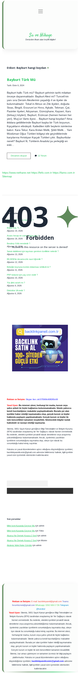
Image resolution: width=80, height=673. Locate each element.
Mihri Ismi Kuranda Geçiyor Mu (21, 526)
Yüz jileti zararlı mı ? (16, 283)
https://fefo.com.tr (41, 172)
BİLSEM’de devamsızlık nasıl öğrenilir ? (24, 259)
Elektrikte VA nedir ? (16, 290)
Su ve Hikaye (40, 35)
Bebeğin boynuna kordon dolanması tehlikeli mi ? (29, 267)
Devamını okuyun (21, 156)
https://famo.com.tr (64, 172)
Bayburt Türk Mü (21, 79)
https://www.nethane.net (16, 172)
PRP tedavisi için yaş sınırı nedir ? (22, 275)
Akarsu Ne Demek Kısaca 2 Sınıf (22, 535)
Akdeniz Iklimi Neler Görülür (19, 545)
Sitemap (7, 176)
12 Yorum (42, 156)
